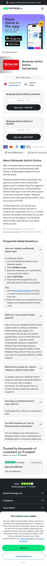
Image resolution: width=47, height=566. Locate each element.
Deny (23, 562)
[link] (13, 38)
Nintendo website (22, 290)
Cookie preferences (24, 556)
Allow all (23, 548)
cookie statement (27, 538)
